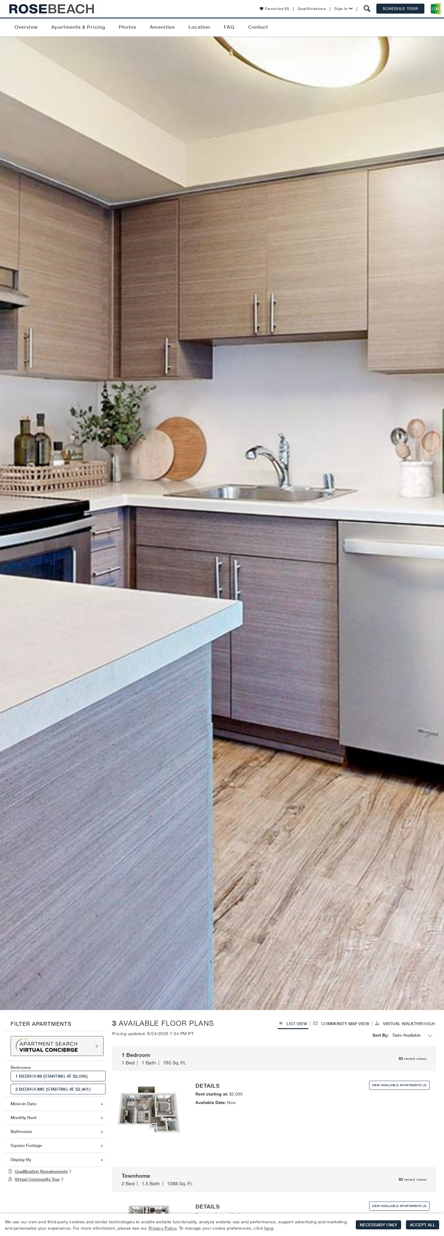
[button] (367, 9)
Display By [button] (21, 1159)
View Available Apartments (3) (399, 1085)
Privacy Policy (162, 1228)
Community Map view (344, 1023)
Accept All (422, 1225)
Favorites (277, 8)
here (268, 1228)
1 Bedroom (51, 1076)
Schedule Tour (400, 8)
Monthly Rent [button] (24, 1117)
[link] (55, 1171)
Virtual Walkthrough (408, 1023)
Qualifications (312, 8)
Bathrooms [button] (21, 1131)
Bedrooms (21, 1067)
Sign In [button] (341, 8)
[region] (222, 1225)
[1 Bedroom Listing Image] (149, 1110)
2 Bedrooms (53, 1089)
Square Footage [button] (26, 1145)
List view (296, 1023)
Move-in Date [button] (24, 1103)
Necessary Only (378, 1225)
